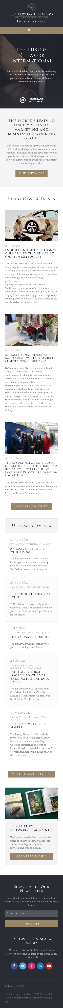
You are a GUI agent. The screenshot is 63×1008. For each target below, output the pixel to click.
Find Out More (31, 173)
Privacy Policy (14, 986)
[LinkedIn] (40, 966)
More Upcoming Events (31, 774)
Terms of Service (43, 997)
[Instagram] (31, 966)
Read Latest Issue (31, 856)
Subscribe (31, 923)
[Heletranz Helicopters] (31, 100)
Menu (30, 30)
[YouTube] (49, 966)
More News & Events (31, 506)
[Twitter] (22, 966)
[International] (31, 13)
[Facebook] (14, 966)
